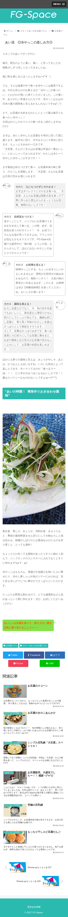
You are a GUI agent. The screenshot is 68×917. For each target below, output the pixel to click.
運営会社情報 (34, 907)
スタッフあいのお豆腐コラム (35, 645)
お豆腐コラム (11, 645)
